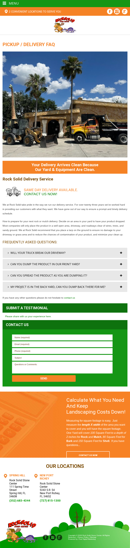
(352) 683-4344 (19, 500)
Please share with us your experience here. (28, 316)
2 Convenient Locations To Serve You (35, 11)
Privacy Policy (83, 537)
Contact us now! (40, 194)
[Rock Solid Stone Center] (65, 24)
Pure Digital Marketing (87, 539)
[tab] (65, 253)
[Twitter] (59, 537)
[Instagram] (117, 11)
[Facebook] (110, 11)
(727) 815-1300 (50, 500)
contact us (69, 297)
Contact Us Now (88, 455)
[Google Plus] (125, 11)
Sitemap (93, 537)
